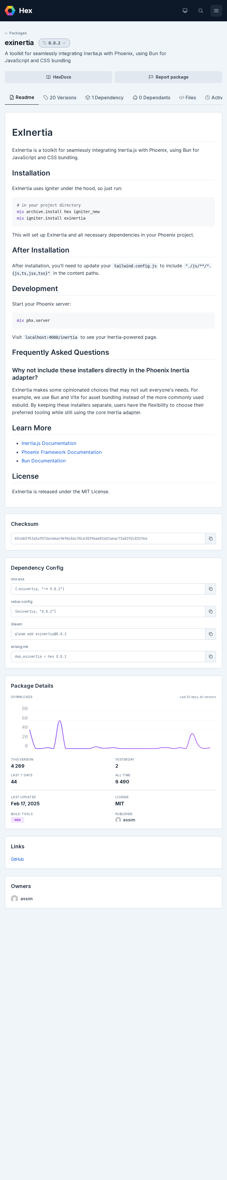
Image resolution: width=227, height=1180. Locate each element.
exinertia (19, 42)
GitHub (17, 859)
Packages (18, 33)
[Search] (200, 10)
